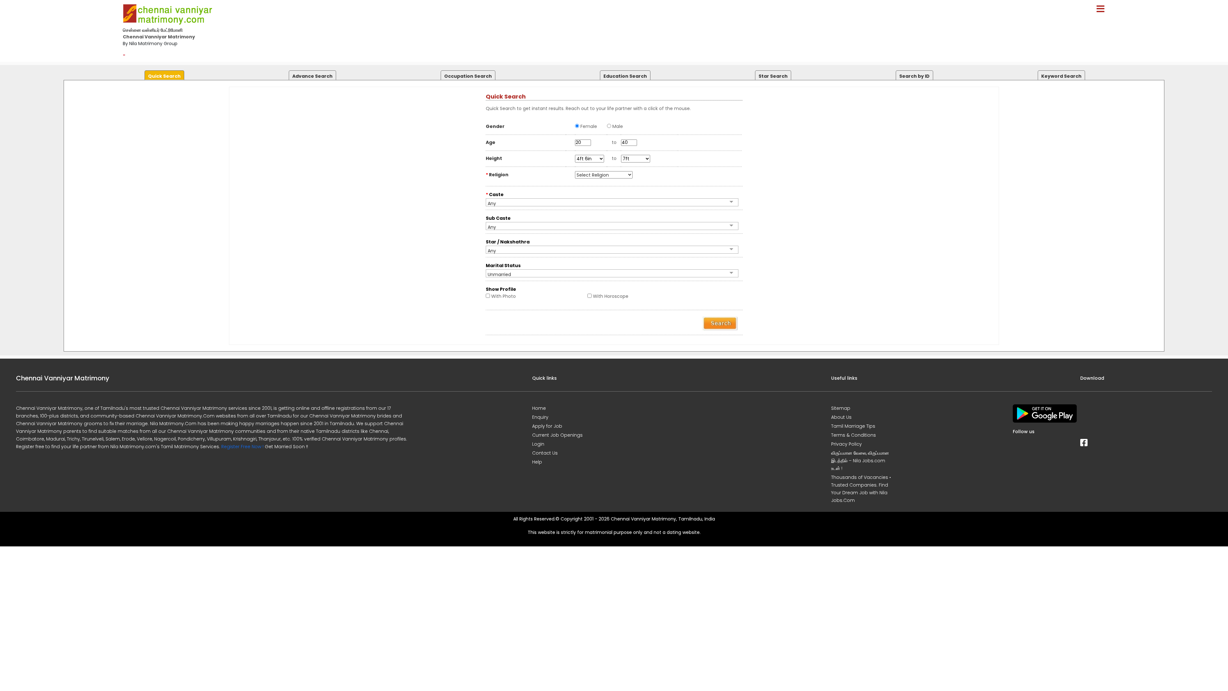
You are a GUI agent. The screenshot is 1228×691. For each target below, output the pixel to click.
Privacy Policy (846, 444)
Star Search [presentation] (773, 76)
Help (537, 462)
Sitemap (840, 408)
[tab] (163, 74)
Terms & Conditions (853, 435)
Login (538, 444)
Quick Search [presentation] (164, 76)
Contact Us (545, 453)
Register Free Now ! (242, 446)
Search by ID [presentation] (914, 76)
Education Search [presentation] (625, 76)
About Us (841, 417)
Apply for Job (547, 426)
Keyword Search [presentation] (1061, 76)
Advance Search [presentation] (312, 76)
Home (539, 408)
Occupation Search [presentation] (468, 76)
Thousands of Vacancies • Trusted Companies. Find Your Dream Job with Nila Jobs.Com (861, 489)
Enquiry (540, 417)
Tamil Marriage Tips (853, 426)
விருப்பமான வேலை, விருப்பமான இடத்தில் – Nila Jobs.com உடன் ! (860, 461)
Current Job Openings (557, 435)
